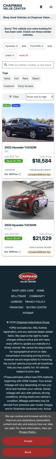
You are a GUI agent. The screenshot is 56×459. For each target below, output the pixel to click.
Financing (16, 307)
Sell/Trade (18, 296)
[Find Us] (41, 7)
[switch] (51, 7)
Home (40, 290)
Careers (16, 301)
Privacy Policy (35, 301)
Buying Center (36, 307)
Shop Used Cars (23, 290)
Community (37, 296)
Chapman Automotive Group (32, 322)
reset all (23, 55)
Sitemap (28, 312)
